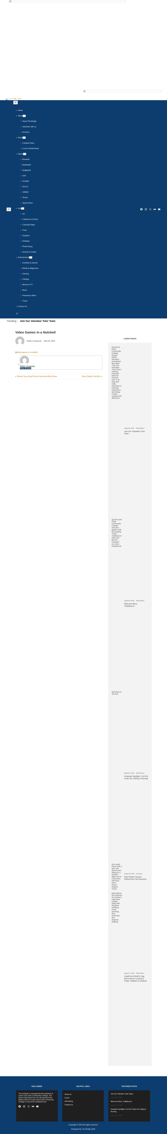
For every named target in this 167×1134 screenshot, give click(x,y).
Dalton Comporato (27, 366)
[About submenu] (24, 116)
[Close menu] (15, 102)
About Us (68, 1094)
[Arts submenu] (22, 208)
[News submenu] (24, 137)
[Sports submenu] (24, 154)
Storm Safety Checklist (91, 376)
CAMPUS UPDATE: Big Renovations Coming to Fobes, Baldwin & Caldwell (135, 978)
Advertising (69, 1101)
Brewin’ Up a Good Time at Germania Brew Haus (37, 376)
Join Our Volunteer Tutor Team (37, 321)
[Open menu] (8, 209)
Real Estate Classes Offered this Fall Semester (135, 878)
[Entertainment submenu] (30, 257)
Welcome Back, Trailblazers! (131, 605)
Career (67, 1098)
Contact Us (69, 1105)
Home (20, 110)
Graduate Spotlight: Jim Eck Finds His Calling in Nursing (136, 777)
